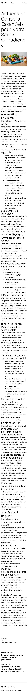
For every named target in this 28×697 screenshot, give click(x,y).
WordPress (17, 690)
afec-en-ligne (8, 3)
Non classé (13, 642)
